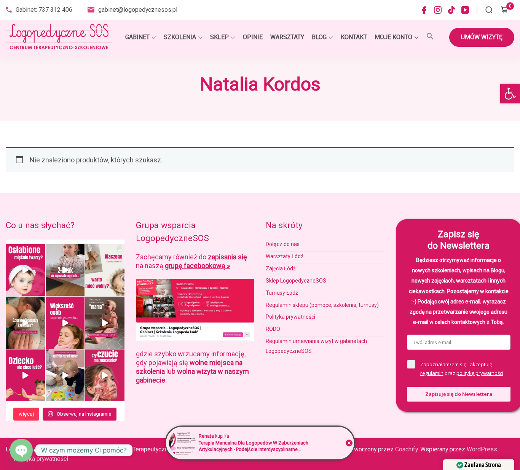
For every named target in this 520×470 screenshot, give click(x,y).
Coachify (406, 449)
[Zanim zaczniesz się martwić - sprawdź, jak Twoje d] (65, 270)
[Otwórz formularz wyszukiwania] (489, 10)
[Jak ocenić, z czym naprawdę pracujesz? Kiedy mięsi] (104, 375)
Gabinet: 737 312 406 (44, 9)
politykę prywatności (479, 373)
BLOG (319, 37)
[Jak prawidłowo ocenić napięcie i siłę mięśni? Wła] (25, 270)
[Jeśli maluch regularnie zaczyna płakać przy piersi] (25, 322)
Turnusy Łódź (282, 293)
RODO (273, 329)
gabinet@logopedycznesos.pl (137, 9)
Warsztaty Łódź (284, 256)
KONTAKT (354, 37)
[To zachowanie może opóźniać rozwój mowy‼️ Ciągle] (65, 375)
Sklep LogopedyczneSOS (296, 281)
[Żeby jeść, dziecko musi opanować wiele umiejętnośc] (25, 375)
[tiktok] (451, 10)
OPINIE (253, 37)
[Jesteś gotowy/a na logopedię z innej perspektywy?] (104, 270)
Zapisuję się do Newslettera (458, 394)
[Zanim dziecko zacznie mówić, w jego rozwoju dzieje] (65, 322)
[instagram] (438, 10)
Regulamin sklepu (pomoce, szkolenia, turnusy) (322, 305)
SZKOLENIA (180, 37)
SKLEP (219, 37)
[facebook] (424, 10)
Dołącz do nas (283, 244)
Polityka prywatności (290, 317)
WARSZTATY (287, 37)
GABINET (137, 37)
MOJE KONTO (393, 37)
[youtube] (465, 10)
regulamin (431, 373)
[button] (510, 93)
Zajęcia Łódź (281, 268)
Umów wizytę (481, 37)
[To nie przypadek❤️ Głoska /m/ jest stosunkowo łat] (104, 322)
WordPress (482, 449)
